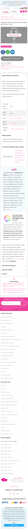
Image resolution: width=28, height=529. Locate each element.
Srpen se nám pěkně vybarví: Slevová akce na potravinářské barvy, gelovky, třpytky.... (14, 289)
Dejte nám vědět (16, 259)
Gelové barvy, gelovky (6, 19)
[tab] (14, 75)
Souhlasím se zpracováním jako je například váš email (13, 307)
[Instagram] (14, 493)
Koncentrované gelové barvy (19, 19)
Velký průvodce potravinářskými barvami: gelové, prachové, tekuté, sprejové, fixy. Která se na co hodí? (14, 284)
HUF (9, 8)
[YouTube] (17, 493)
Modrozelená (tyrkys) (16, 118)
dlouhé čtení (7, 518)
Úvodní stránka (4, 16)
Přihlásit (24, 303)
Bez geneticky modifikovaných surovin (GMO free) (20, 153)
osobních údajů (17, 307)
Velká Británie (13, 123)
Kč (4, 8)
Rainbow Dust (8, 65)
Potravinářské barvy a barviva (8, 18)
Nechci (14, 522)
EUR (6, 8)
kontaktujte (8, 209)
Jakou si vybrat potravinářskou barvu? (13, 292)
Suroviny (11, 16)
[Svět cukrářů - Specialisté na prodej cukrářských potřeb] (5, 11)
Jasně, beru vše (14, 525)
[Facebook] (10, 493)
